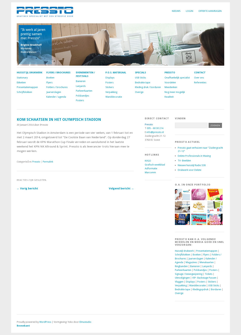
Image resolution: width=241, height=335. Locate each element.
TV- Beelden (184, 160)
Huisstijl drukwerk (29, 72)
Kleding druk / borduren (148, 87)
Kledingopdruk (200, 289)
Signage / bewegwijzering (188, 274)
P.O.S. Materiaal (115, 72)
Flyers (49, 82)
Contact (200, 72)
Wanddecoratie (113, 96)
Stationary (22, 77)
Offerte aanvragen (210, 11)
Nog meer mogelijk (175, 92)
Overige (139, 92)
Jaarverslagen (53, 92)
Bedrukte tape (142, 82)
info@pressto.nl (155, 132)
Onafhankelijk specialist (177, 77)
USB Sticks (140, 77)
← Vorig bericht (27, 188)
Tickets (208, 274)
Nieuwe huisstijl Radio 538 (192, 165)
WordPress (45, 322)
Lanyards (81, 86)
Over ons (199, 77)
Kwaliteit (169, 96)
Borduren (216, 289)
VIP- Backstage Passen (204, 277)
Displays (109, 77)
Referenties (200, 82)
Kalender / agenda (56, 96)
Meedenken (171, 87)
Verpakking (111, 92)
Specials (140, 72)
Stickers (109, 87)
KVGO (148, 160)
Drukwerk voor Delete (189, 170)
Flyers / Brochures (58, 72)
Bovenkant (23, 325)
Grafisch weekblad (155, 164)
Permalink (48, 161)
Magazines (191, 262)
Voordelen (170, 82)
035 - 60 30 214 (155, 128)
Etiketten (21, 82)
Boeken (50, 77)
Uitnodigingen (182, 277)
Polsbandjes (82, 95)
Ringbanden (181, 266)
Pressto (170, 72)
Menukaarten (207, 262)
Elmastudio (85, 322)
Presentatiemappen (27, 87)
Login (189, 11)
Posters (80, 100)
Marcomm (150, 172)
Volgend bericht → (121, 188)
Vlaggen (179, 281)
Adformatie (151, 168)
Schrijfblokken (24, 92)
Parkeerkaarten (84, 90)
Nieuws (176, 11)
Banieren (80, 81)
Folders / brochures (57, 87)
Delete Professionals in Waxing (194, 155)
